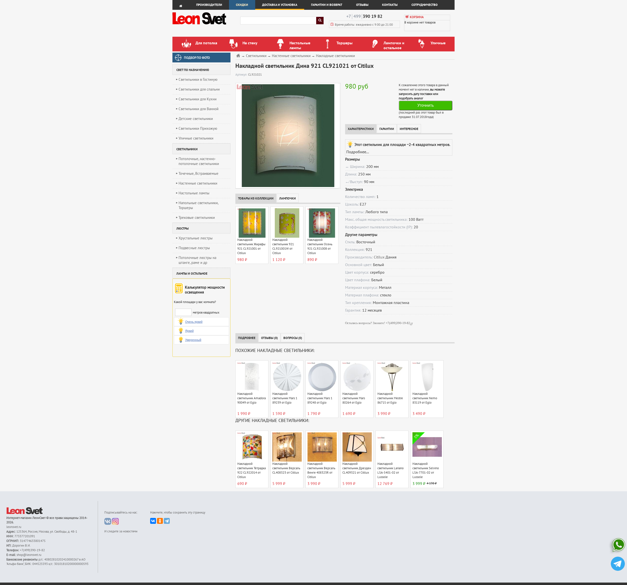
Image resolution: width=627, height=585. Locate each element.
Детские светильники (196, 119)
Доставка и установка (279, 5)
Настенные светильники (198, 183)
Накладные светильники (335, 56)
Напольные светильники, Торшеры (198, 205)
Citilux (379, 257)
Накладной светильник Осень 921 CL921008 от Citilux (319, 246)
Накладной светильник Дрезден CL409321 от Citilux (356, 468)
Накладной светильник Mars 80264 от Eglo (353, 398)
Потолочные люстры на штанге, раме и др (197, 260)
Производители (209, 5)
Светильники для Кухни (198, 99)
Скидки (242, 5)
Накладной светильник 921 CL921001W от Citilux (283, 246)
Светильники (256, 56)
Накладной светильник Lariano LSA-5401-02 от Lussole (390, 470)
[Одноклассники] (160, 521)
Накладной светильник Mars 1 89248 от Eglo (319, 398)
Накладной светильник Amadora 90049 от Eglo (251, 398)
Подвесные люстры (194, 248)
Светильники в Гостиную (198, 79)
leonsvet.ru (13, 527)
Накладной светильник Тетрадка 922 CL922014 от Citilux (251, 470)
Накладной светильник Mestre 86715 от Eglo (390, 398)
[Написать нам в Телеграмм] (618, 564)
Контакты (390, 5)
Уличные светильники (196, 138)
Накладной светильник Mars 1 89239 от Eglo (284, 398)
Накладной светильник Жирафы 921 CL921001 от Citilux (251, 246)
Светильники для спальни (199, 89)
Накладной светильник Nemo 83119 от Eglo (424, 398)
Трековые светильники (197, 217)
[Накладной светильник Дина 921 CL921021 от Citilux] (287, 135)
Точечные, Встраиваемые (198, 173)
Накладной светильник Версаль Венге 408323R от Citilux (321, 470)
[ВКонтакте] (153, 521)
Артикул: (241, 75)
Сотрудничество (424, 5)
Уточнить (425, 105)
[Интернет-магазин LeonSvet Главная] (206, 25)
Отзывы (362, 5)
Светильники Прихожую (198, 128)
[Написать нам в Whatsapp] (618, 546)
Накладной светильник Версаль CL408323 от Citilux (286, 468)
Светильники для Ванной (198, 109)
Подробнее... (357, 152)
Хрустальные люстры (196, 238)
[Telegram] (167, 521)
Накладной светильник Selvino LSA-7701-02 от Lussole (425, 470)
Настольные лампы (194, 193)
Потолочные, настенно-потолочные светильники (199, 161)
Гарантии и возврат (326, 5)
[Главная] (238, 55)
